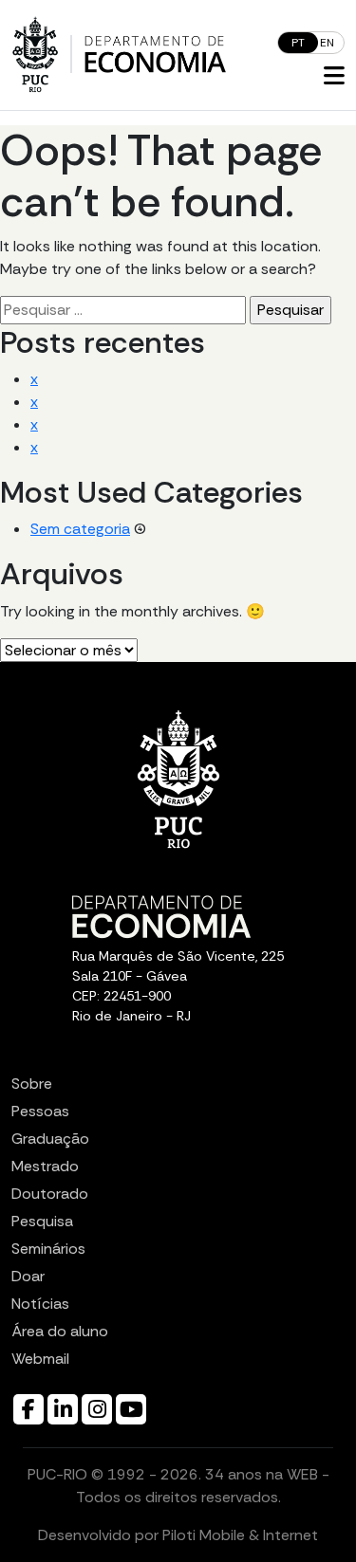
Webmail (40, 1359)
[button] (334, 77)
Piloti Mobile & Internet (240, 1535)
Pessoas (40, 1111)
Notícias (40, 1304)
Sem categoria (80, 529)
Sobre (31, 1083)
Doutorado (49, 1194)
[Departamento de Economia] (155, 54)
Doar (28, 1276)
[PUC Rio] (35, 54)
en (327, 42)
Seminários (48, 1249)
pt (298, 42)
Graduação (50, 1139)
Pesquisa (42, 1221)
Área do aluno (59, 1331)
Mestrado (45, 1166)
